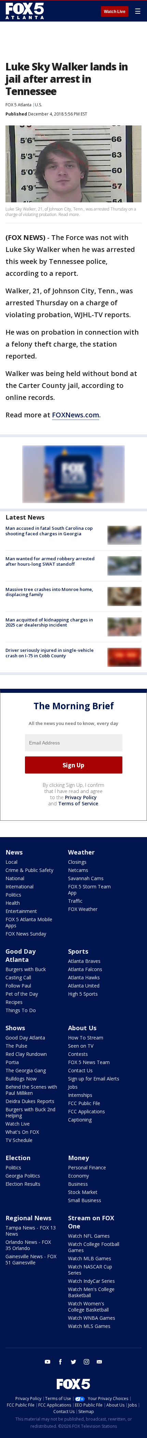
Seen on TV (80, 1046)
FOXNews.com (75, 414)
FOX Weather (82, 909)
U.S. (38, 105)
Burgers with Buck (25, 969)
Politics (13, 894)
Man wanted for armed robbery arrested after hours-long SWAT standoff (50, 561)
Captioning (80, 1119)
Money (78, 1158)
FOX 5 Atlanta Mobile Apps (28, 922)
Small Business (84, 1200)
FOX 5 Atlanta (18, 105)
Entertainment (21, 911)
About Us (82, 1028)
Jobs (73, 1087)
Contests (78, 1054)
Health (12, 903)
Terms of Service (78, 803)
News (14, 852)
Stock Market (82, 1192)
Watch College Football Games (93, 1247)
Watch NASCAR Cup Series (90, 1269)
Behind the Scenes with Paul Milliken (31, 1090)
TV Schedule (18, 1140)
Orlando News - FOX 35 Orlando (28, 1245)
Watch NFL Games (89, 1236)
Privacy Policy (81, 797)
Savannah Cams (86, 878)
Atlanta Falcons (85, 969)
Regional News (28, 1218)
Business (78, 1184)
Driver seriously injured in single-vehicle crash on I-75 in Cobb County (49, 653)
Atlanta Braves (84, 961)
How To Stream (85, 1037)
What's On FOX (22, 1132)
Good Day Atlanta (20, 955)
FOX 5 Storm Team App (89, 889)
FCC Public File (84, 1103)
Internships (80, 1095)
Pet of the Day (21, 994)
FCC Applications (86, 1111)
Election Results (22, 1184)
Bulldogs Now (21, 1078)
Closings (77, 862)
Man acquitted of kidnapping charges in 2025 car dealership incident (49, 622)
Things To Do (20, 1010)
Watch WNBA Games (91, 1318)
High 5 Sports (83, 994)
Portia (12, 1062)
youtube (47, 1361)
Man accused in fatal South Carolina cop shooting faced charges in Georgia (49, 531)
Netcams (78, 870)
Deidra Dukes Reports (29, 1101)
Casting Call (18, 977)
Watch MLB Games (89, 1258)
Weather (81, 852)
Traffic (75, 901)
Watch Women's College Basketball (88, 1306)
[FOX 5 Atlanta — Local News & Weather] (25, 11)
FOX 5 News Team (89, 1062)
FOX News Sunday (25, 933)
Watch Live (114, 11)
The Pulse (16, 1046)
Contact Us (80, 1070)
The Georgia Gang (25, 1070)
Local (11, 862)
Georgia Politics (22, 1175)
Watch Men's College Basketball (91, 1292)
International (19, 886)
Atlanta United (83, 985)
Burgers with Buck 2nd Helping (30, 1112)
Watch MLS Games (89, 1326)
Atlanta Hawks (84, 977)
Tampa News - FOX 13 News (30, 1230)
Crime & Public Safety (29, 870)
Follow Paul (18, 985)
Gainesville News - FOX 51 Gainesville (30, 1259)
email (99, 1361)
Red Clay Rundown (26, 1054)
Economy (78, 1175)
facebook (60, 1361)
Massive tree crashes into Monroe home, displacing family (49, 592)
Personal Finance (87, 1167)
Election (17, 1158)
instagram (86, 1361)
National (14, 878)
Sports (78, 951)
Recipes (14, 1002)
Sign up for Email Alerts (93, 1078)
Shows (15, 1028)
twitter (73, 1361)
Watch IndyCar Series (91, 1281)
